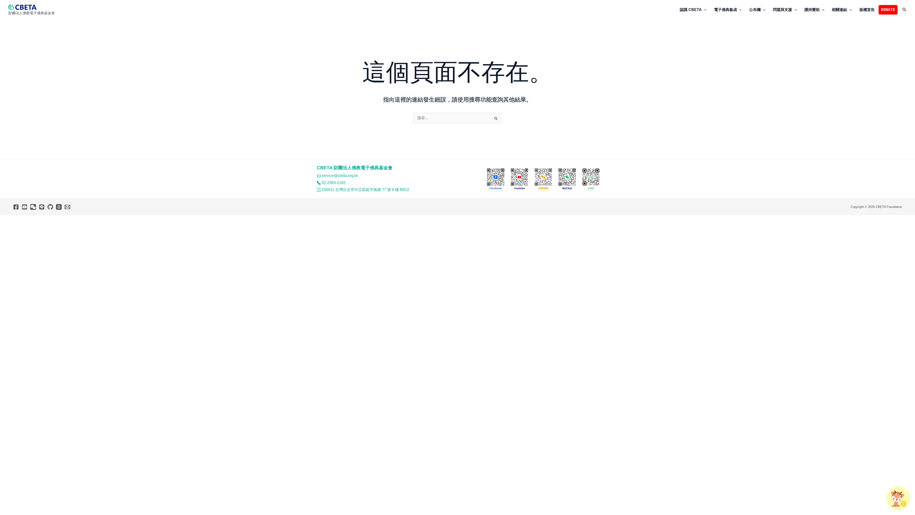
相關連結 (839, 10)
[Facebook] (16, 207)
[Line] (42, 207)
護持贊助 (812, 10)
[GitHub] (50, 207)
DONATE (888, 9)
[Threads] (59, 207)
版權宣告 (867, 10)
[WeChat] (33, 207)
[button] (704, 9)
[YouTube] (24, 207)
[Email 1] (67, 207)
